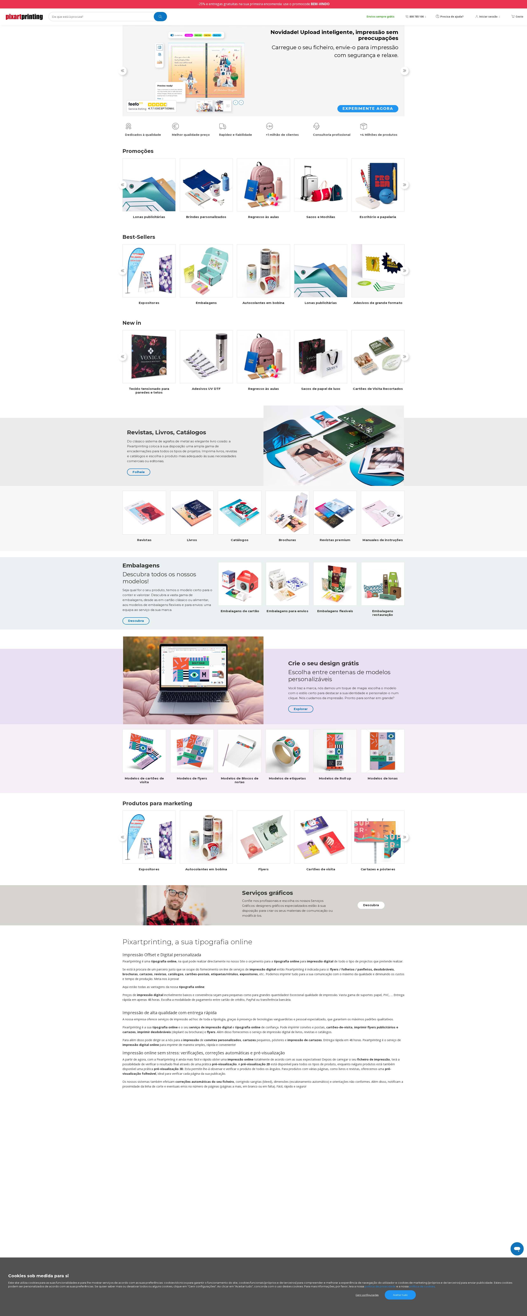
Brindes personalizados (206, 217)
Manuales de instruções (383, 540)
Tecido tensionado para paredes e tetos (149, 390)
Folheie (139, 472)
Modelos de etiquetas (287, 778)
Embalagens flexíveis (335, 611)
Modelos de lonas (383, 778)
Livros (192, 540)
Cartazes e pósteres (378, 869)
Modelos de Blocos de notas (239, 780)
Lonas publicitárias (149, 217)
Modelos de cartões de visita (144, 780)
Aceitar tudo (400, 1294)
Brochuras (287, 540)
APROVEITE (380, 102)
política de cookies (422, 1286)
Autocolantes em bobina (263, 303)
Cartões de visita (320, 869)
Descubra (136, 621)
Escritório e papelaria (378, 217)
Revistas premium (335, 540)
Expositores (149, 303)
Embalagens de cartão (240, 611)
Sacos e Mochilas (320, 217)
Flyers (263, 869)
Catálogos (239, 540)
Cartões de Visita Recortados (378, 389)
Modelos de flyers (192, 778)
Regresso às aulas (263, 217)
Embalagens (206, 303)
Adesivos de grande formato (377, 303)
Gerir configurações (367, 1294)
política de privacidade (380, 1286)
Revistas (144, 540)
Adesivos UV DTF (206, 389)
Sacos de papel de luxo (320, 389)
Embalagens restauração (382, 613)
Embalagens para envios (287, 611)
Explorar (301, 709)
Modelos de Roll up (335, 778)
